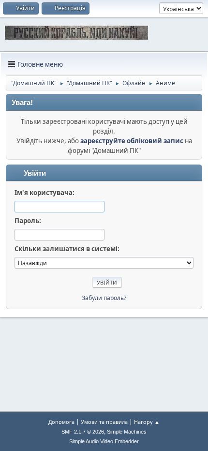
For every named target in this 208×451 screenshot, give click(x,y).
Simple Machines (127, 432)
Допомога (61, 421)
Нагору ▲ (147, 421)
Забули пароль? (104, 298)
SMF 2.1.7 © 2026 (82, 432)
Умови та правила (104, 421)
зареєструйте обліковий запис (131, 140)
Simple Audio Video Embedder (104, 441)
